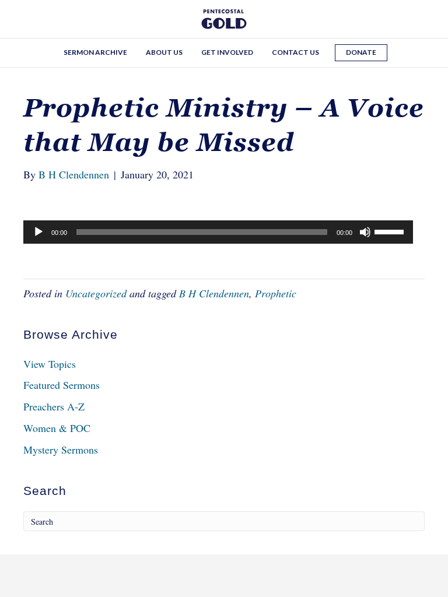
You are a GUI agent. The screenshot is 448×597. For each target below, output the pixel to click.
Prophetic (275, 293)
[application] (218, 232)
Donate (361, 52)
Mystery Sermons (60, 449)
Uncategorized (96, 293)
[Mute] (365, 232)
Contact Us (295, 52)
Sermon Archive (95, 52)
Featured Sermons (61, 385)
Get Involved (227, 52)
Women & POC (56, 428)
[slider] (390, 230)
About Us (164, 52)
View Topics (49, 364)
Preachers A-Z (54, 406)
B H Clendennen (214, 293)
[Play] (38, 232)
